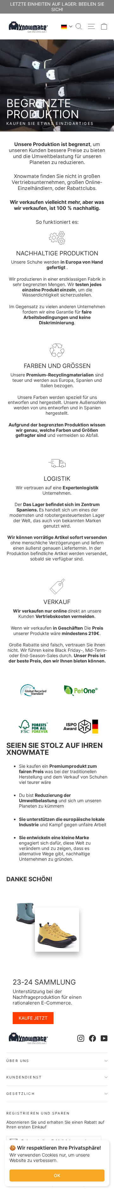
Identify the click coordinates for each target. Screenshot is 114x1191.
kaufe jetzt (33, 1018)
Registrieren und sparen (38, 1113)
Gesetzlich (20, 1093)
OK (57, 1175)
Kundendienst (24, 1077)
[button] (67, 26)
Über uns (17, 1061)
